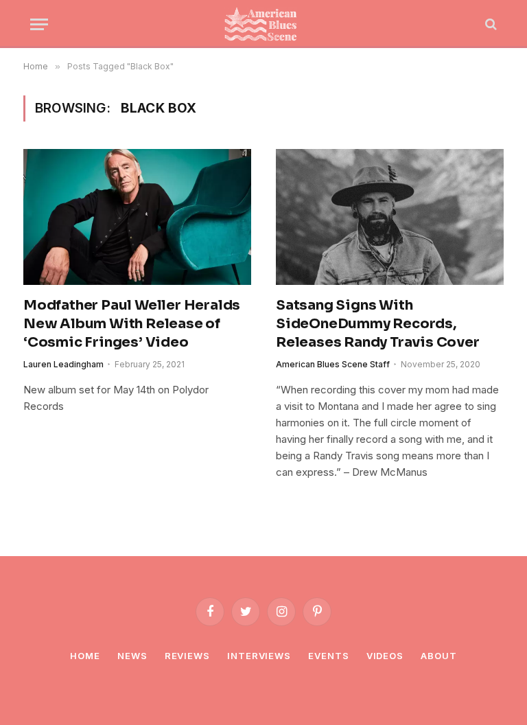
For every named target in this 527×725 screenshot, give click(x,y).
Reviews (187, 655)
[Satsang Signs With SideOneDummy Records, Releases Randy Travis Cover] (390, 217)
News (132, 655)
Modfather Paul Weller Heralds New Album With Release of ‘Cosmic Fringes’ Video (131, 324)
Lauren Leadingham (63, 364)
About (439, 655)
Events (328, 655)
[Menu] (39, 24)
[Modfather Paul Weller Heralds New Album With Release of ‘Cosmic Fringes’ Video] (137, 217)
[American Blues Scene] (263, 24)
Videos (384, 655)
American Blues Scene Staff (333, 364)
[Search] (489, 24)
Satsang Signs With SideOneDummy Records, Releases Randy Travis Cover (378, 324)
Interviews (259, 655)
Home (85, 655)
